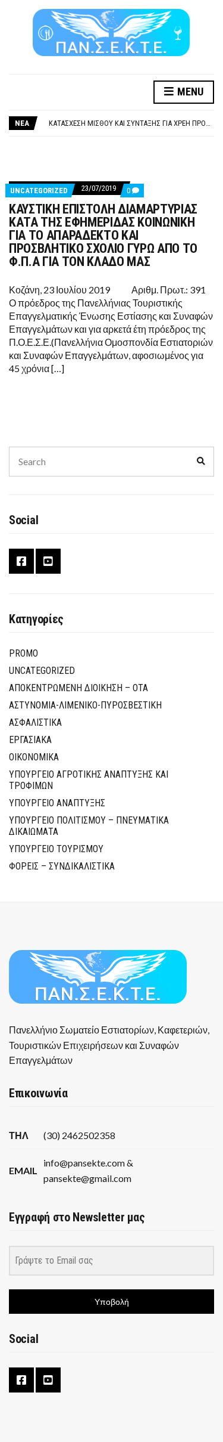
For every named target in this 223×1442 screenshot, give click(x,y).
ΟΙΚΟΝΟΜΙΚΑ (34, 757)
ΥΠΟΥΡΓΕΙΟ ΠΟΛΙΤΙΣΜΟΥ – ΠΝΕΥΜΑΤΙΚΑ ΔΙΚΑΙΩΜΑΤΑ (89, 826)
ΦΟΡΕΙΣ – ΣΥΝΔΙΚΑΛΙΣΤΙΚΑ (62, 866)
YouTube (48, 561)
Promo (23, 653)
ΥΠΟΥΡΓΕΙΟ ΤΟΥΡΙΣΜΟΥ (56, 849)
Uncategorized (39, 190)
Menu (189, 91)
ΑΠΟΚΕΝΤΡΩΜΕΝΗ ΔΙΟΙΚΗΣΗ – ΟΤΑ (78, 688)
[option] (131, 123)
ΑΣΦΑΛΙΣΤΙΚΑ (35, 722)
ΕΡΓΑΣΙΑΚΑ (30, 739)
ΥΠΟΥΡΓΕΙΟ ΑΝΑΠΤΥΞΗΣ (57, 803)
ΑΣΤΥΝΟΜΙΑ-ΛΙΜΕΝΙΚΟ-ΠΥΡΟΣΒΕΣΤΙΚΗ (85, 705)
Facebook (21, 561)
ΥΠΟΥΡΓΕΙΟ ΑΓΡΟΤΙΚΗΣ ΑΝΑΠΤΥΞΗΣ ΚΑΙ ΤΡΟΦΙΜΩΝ (88, 780)
